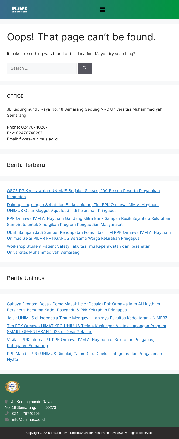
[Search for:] (42, 68)
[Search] (85, 68)
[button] (102, 10)
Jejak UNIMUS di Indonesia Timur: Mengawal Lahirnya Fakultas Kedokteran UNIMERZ (87, 318)
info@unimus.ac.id (28, 419)
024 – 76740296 (25, 413)
